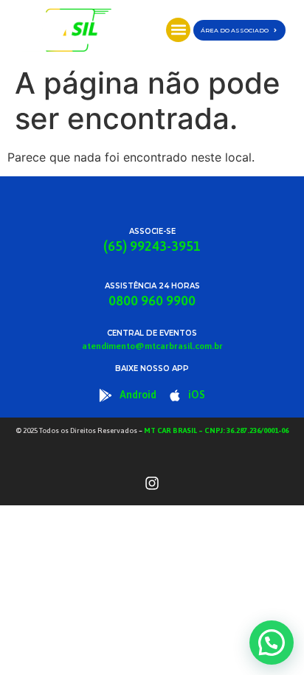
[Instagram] (152, 483)
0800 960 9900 (152, 300)
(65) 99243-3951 (152, 246)
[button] (178, 30)
